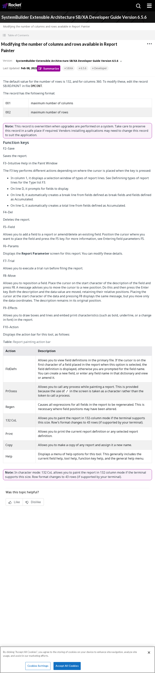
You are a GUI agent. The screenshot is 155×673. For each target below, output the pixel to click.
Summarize (51, 68)
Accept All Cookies (67, 665)
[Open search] (138, 6)
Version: (7, 60)
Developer (100, 68)
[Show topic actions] (149, 44)
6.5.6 (83, 68)
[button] (77, 35)
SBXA (69, 68)
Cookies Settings (37, 665)
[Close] (149, 652)
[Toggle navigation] (149, 6)
